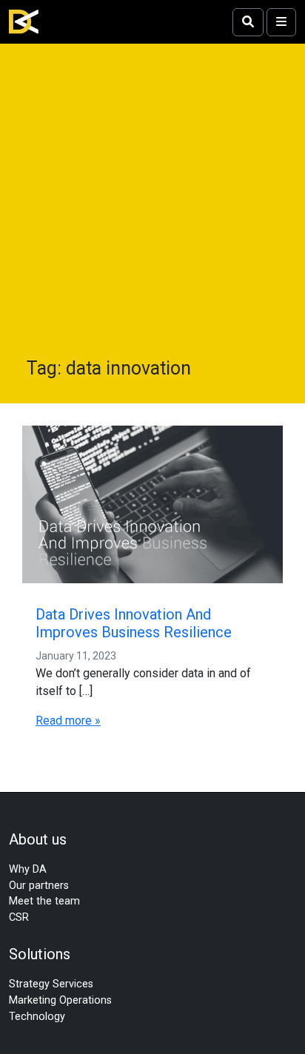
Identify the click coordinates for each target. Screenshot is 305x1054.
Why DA (28, 869)
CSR (19, 917)
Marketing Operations (60, 1000)
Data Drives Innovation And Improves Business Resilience (134, 623)
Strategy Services (51, 984)
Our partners (39, 885)
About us (38, 839)
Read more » (68, 721)
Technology (37, 1016)
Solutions (39, 954)
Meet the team (44, 901)
